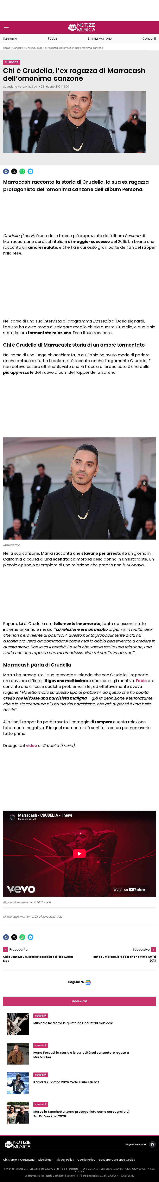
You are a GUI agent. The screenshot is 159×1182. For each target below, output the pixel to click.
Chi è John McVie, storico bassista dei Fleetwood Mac (38, 959)
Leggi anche (79, 1001)
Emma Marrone (100, 38)
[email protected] (70, 1168)
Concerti (149, 38)
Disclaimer (45, 1160)
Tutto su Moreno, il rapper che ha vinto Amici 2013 (124, 959)
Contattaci (27, 1160)
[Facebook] (6, 171)
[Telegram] (30, 171)
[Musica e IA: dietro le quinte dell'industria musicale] (18, 1025)
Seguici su (76, 982)
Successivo (141, 949)
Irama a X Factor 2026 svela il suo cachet (66, 1082)
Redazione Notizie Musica (20, 87)
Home (6, 48)
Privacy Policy (65, 1160)
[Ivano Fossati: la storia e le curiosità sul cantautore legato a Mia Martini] (18, 1055)
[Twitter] (14, 171)
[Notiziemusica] (81, 27)
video (31, 745)
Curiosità (17, 48)
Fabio (141, 680)
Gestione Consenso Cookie (117, 1160)
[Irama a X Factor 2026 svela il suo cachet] (18, 1084)
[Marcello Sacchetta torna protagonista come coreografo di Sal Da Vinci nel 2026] (18, 1114)
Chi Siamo (10, 1160)
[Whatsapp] (22, 171)
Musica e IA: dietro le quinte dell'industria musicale (73, 1023)
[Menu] (6, 27)
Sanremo (10, 38)
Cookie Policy (86, 1160)
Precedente (18, 949)
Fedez (52, 38)
